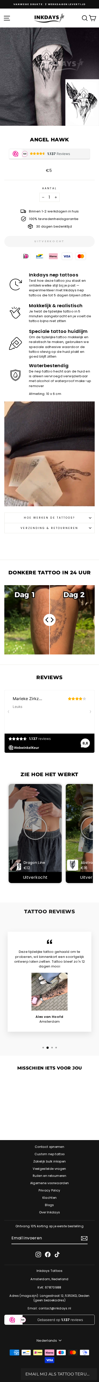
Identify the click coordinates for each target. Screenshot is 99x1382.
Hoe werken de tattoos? (49, 518)
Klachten (49, 1198)
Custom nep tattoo (49, 1154)
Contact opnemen (49, 1147)
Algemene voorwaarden (49, 1183)
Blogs (49, 1205)
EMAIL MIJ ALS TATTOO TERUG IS (58, 1374)
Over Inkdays (49, 1212)
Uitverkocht (35, 877)
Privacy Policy (49, 1190)
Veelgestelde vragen (49, 1169)
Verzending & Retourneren (49, 528)
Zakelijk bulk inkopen (49, 1161)
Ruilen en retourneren (49, 1176)
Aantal (49, 188)
